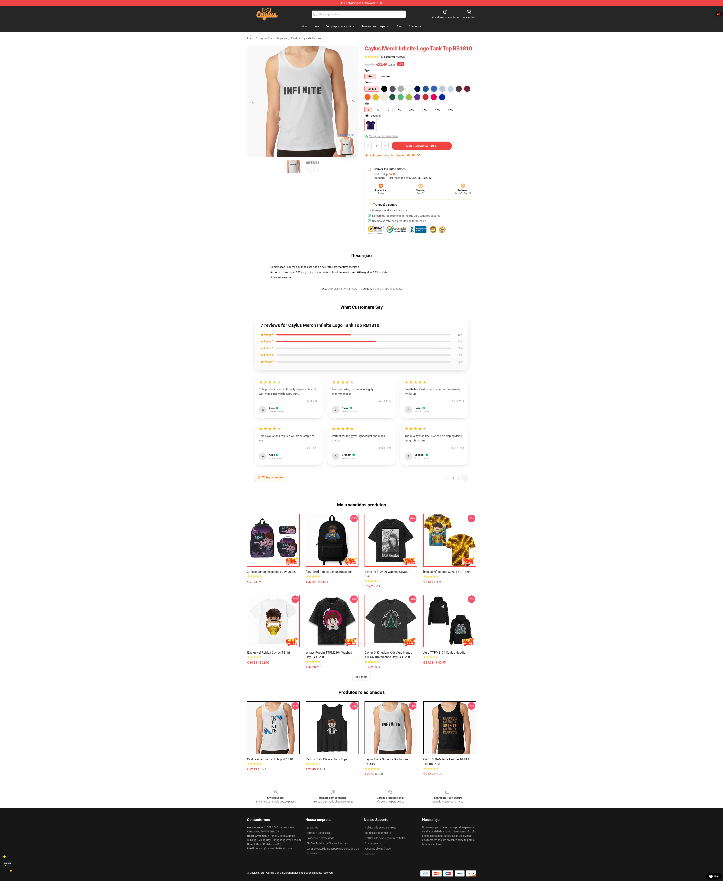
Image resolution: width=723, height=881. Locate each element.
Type (367, 70)
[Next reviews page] (465, 478)
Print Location (373, 115)
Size (367, 103)
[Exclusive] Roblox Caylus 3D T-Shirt (447, 572)
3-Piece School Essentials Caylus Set (271, 572)
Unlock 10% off (7, 864)
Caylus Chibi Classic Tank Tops (326, 759)
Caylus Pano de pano (273, 38)
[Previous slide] (253, 102)
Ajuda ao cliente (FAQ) (378, 848)
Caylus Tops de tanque (306, 38)
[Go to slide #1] (293, 166)
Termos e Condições (318, 832)
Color (368, 82)
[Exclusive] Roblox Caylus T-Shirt (268, 652)
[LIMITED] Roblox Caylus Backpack (329, 572)
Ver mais (361, 677)
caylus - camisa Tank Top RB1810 (270, 759)
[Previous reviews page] (446, 478)
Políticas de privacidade (320, 838)
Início (250, 38)
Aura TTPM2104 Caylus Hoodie (444, 652)
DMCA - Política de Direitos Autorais (327, 843)
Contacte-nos (373, 843)
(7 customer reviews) (393, 56)
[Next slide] (353, 102)
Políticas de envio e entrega (381, 827)
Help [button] (716, 876)
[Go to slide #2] (313, 166)
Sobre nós (312, 827)
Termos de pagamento (378, 832)
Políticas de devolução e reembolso (385, 838)
